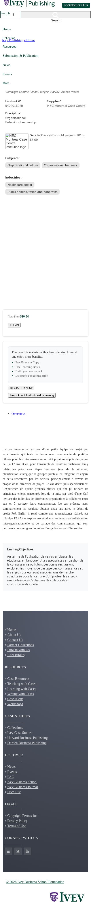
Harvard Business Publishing (27, 738)
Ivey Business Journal (22, 787)
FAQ (10, 777)
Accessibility (16, 655)
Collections (15, 727)
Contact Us (15, 640)
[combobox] (13, 14)
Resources (9, 46)
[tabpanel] (45, 517)
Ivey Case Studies (19, 733)
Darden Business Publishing (27, 743)
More (6, 83)
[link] (23, 165)
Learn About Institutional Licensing (32, 395)
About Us (14, 635)
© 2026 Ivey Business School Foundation (35, 882)
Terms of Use (16, 826)
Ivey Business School (22, 782)
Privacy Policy (17, 821)
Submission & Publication (20, 55)
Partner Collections (20, 645)
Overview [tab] (18, 413)
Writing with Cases (20, 694)
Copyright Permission (22, 815)
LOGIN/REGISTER (76, 5)
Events (7, 74)
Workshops (15, 704)
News (6, 65)
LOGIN (14, 325)
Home (7, 29)
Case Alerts (15, 699)
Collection (9, 38)
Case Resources (18, 678)
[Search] (56, 14)
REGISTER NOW (21, 388)
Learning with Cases (21, 689)
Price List (14, 792)
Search (5, 13)
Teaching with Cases (21, 684)
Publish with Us (18, 650)
